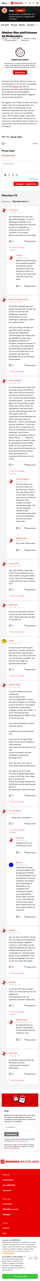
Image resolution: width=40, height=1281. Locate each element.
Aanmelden (11, 1134)
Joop (11, 10)
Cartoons (30, 25)
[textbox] (20, 166)
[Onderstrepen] (13, 175)
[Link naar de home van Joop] (4, 10)
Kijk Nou (4, 38)
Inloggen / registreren (26, 184)
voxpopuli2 (13, 210)
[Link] (16, 175)
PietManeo (13, 605)
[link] (13, 137)
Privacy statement (13, 1148)
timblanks (20, 838)
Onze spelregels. (8, 155)
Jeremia (19, 862)
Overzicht (5, 25)
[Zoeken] (26, 3)
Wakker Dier (17, 86)
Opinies (22, 25)
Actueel (14, 25)
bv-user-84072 (15, 811)
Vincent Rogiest (15, 380)
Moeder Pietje (21, 538)
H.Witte (12, 930)
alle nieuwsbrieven (21, 1141)
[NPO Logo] (37, 3)
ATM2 (11, 641)
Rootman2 (13, 1053)
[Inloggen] (33, 3)
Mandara (12, 982)
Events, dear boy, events (18, 299)
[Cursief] (9, 175)
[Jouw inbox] (30, 3)
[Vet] (5, 175)
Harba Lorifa (14, 563)
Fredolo (19, 255)
